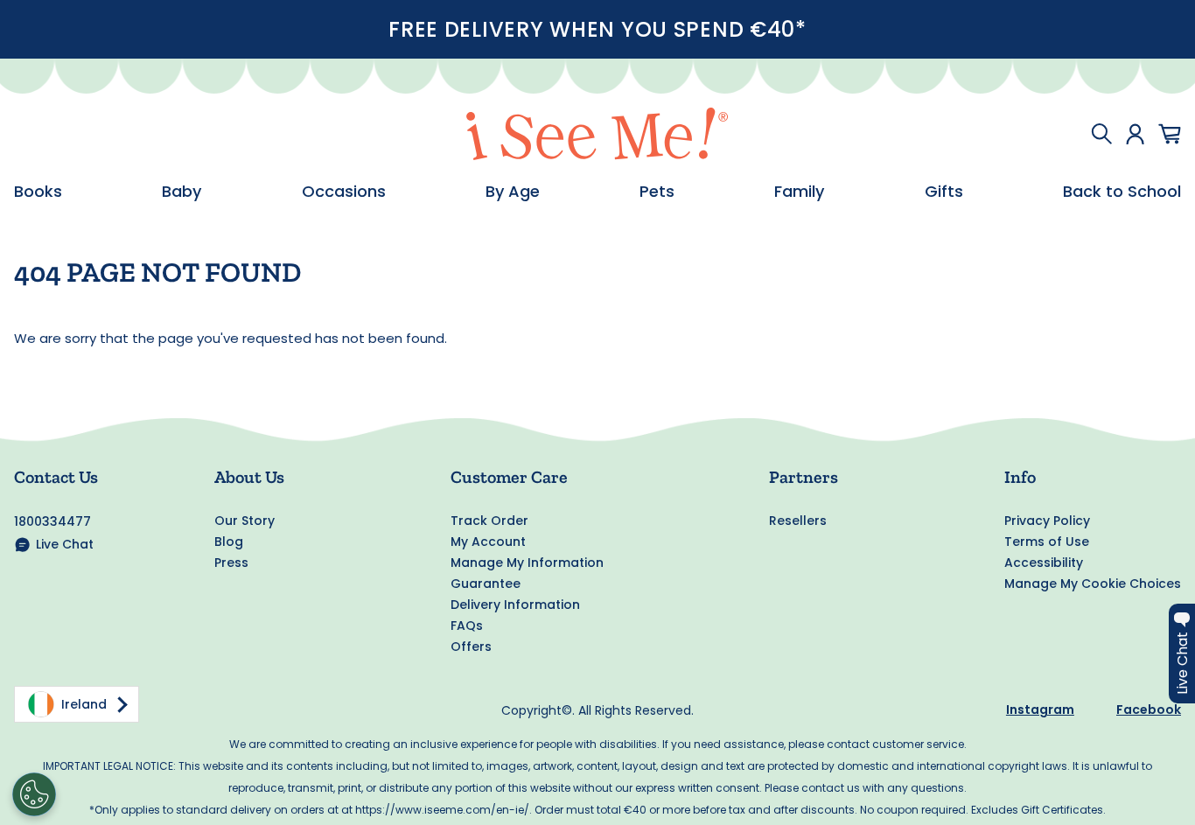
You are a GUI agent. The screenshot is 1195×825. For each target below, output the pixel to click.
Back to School (1122, 191)
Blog (228, 541)
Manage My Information (527, 562)
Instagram (1040, 709)
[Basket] (1169, 133)
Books (38, 191)
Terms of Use (1046, 541)
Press (231, 562)
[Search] (1101, 133)
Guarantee (486, 583)
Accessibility (1043, 562)
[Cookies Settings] (34, 794)
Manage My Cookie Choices (1092, 583)
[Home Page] (597, 134)
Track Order (489, 520)
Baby (181, 191)
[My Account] (1135, 133)
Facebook (1148, 709)
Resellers (798, 520)
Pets (656, 191)
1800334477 (52, 521)
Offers (471, 646)
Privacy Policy (1047, 520)
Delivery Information (515, 604)
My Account (488, 541)
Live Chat (65, 544)
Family (799, 191)
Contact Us (56, 476)
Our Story (244, 520)
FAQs (467, 625)
